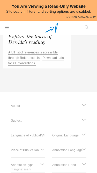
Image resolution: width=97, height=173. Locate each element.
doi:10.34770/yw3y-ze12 (81, 17)
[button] (6, 29)
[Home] (52, 28)
